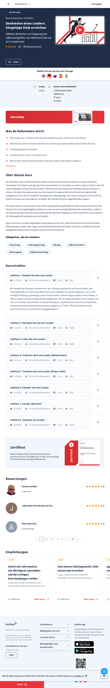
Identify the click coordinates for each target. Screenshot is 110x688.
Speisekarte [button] (46, 624)
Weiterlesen (11, 166)
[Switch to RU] (55, 76)
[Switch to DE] (49, 76)
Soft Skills (28, 18)
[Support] (104, 671)
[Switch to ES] (60, 76)
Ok (104, 676)
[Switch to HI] (66, 76)
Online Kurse (21, 4)
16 (73, 539)
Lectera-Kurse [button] (47, 637)
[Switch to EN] (43, 76)
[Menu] (8, 4)
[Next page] (78, 539)
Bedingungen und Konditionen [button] (49, 645)
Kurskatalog (14, 12)
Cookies (77, 676)
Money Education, (14, 18)
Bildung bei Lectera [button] (50, 630)
